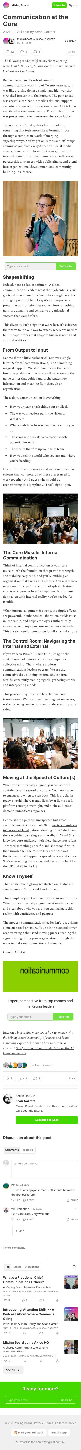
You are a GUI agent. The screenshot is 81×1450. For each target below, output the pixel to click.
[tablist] (19, 1150)
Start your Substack (31, 1432)
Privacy (38, 1423)
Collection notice (65, 1423)
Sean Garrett (46, 39)
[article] (40, 1289)
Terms (49, 1423)
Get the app (59, 1432)
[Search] (74, 1267)
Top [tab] (7, 1267)
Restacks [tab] (27, 1150)
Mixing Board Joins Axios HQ (26, 1342)
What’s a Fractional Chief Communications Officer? (23, 1280)
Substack (22, 1442)
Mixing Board (25, 39)
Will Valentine (20, 1209)
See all (10, 1370)
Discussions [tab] (32, 1267)
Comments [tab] (12, 1150)
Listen (72, 41)
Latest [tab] (17, 1267)
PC (13, 1185)
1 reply (20, 1230)
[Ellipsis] (76, 1185)
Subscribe (59, 5)
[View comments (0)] (24, 1333)
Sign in (73, 5)
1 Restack (46, 1065)
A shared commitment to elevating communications (25, 1349)
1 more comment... (14, 1247)
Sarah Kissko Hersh (30, 1291)
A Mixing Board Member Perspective (27, 1287)
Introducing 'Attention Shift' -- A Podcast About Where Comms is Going (28, 1314)
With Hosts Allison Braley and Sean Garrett (30, 1324)
